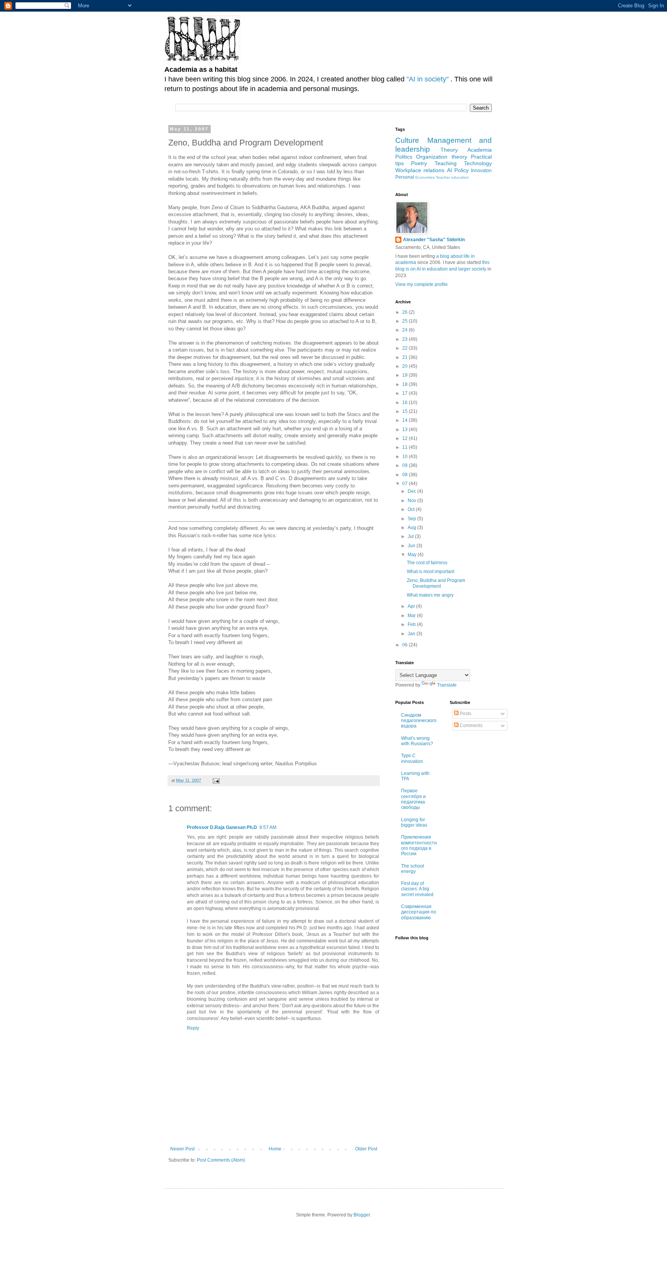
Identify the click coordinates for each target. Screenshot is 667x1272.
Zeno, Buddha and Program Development (436, 583)
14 (405, 420)
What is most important (430, 571)
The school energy (412, 868)
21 (405, 357)
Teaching (446, 163)
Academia (479, 150)
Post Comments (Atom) (221, 1160)
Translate (447, 685)
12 (405, 438)
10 (405, 456)
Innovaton (481, 170)
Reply (193, 1028)
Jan (412, 633)
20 (405, 366)
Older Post (366, 1149)
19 (405, 375)
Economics (425, 177)
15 (405, 411)
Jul (411, 536)
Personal (404, 177)
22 (405, 348)
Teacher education (452, 177)
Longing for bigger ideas (414, 822)
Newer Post (182, 1149)
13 (405, 429)
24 (405, 330)
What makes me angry (430, 595)
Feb (412, 624)
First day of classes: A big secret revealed (417, 889)
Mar (412, 615)
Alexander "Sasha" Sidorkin (434, 239)
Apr (412, 606)
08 (405, 474)
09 (405, 465)
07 (405, 483)
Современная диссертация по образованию (418, 912)
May (413, 554)
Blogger (362, 1215)
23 (405, 339)
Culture (407, 140)
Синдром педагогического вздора (419, 720)
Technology (478, 163)
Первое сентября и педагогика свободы (413, 799)
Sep (412, 518)
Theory (449, 150)
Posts (465, 713)
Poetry (419, 163)
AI (449, 170)
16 (405, 402)
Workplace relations (419, 170)
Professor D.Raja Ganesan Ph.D (222, 827)
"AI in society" (428, 79)
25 (405, 321)
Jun (412, 545)
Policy (461, 170)
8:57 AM (267, 827)
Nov (412, 500)
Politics (403, 157)
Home (275, 1149)
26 (405, 312)
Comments (470, 725)
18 (405, 384)
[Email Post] (216, 780)
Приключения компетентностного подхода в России (419, 845)
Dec (412, 491)
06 (405, 645)
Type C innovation (412, 758)
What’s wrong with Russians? (417, 741)
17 (405, 393)
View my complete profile (421, 284)
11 (405, 447)
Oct (412, 509)
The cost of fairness (427, 562)
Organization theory (441, 157)
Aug (412, 527)
